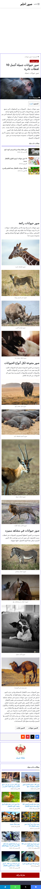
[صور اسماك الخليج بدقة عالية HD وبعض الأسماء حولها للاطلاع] (11, 836)
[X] (32, 737)
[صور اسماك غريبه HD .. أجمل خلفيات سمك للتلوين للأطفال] (11, 856)
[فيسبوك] (37, 737)
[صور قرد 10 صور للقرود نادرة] (30, 856)
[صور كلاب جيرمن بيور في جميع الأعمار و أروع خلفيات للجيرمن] (11, 777)
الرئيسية (35, 57)
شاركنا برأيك (20, 875)
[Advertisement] (20, 31)
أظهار (31, 104)
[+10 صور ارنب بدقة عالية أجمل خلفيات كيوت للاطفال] (11, 797)
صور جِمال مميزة (15, 824)
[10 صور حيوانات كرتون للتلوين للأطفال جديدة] (33, 161)
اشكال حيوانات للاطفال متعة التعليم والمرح (14, 168)
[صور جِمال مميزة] (11, 817)
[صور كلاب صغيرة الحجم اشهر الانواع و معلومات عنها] (30, 777)
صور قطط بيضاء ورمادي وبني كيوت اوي (15, 149)
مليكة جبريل (20, 758)
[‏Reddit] (23, 737)
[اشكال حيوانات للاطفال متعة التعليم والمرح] (33, 170)
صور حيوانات (28, 57)
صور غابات (20, 728)
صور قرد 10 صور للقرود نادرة (31, 863)
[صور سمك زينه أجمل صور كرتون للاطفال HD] (30, 817)
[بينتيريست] (28, 737)
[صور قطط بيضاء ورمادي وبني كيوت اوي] (33, 152)
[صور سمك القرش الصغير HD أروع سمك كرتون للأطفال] (30, 797)
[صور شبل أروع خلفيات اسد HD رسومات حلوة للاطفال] (30, 836)
